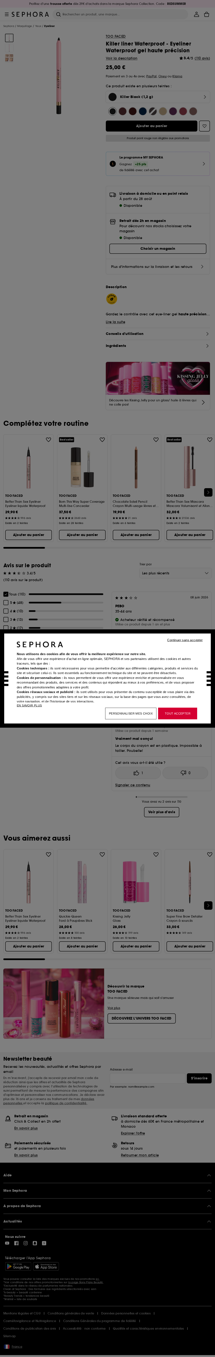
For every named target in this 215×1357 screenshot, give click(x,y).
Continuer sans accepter (185, 640)
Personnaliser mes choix (131, 713)
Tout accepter (177, 713)
